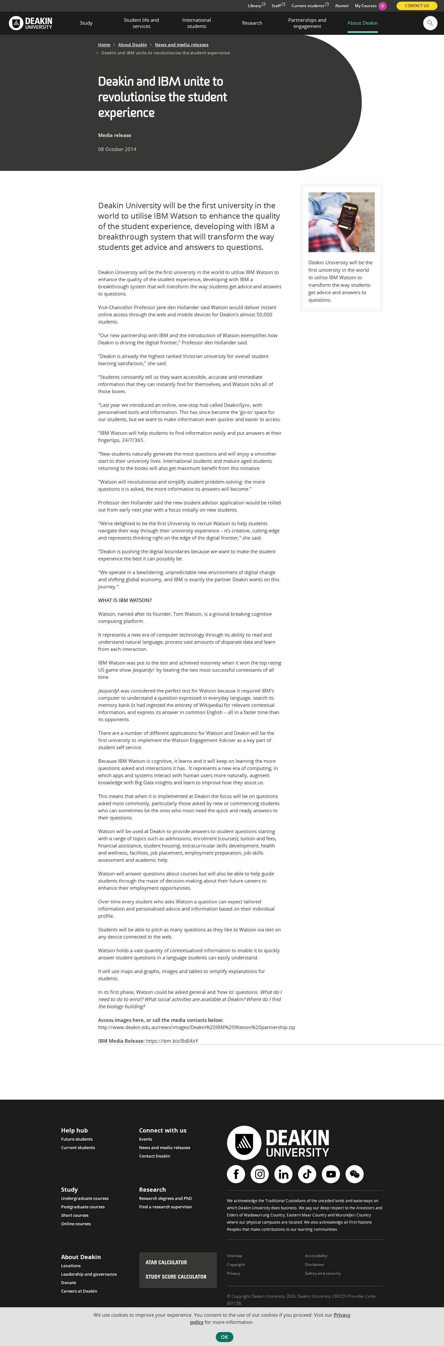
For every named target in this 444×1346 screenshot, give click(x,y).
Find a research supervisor (165, 1207)
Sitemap (234, 1255)
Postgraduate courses (83, 1207)
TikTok (308, 1174)
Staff (276, 5)
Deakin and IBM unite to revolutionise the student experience (165, 53)
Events (145, 1139)
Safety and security (323, 1273)
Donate (68, 1282)
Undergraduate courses (85, 1198)
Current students (308, 5)
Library (254, 5)
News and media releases (181, 45)
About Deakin (132, 45)
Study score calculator (176, 1277)
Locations (71, 1266)
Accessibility (316, 1255)
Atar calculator (166, 1263)
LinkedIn (284, 1174)
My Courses (369, 5)
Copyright (236, 1264)
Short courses (74, 1215)
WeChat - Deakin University (355, 1174)
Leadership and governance (89, 1274)
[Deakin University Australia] (30, 23)
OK (224, 1337)
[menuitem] (86, 23)
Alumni (341, 5)
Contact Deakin (154, 1156)
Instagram (260, 1174)
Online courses (76, 1224)
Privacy (233, 1273)
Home (104, 45)
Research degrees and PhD (165, 1198)
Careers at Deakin (79, 1291)
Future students (77, 1139)
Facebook (237, 1174)
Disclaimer (314, 1264)
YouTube (332, 1174)
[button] (430, 23)
